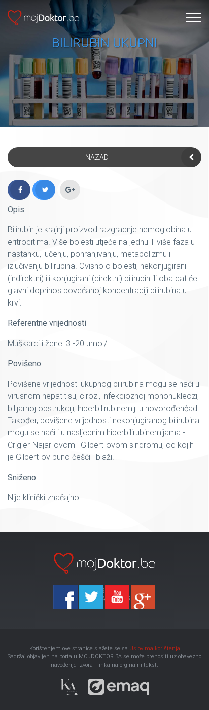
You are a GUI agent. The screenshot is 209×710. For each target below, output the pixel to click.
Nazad (97, 157)
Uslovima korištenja (154, 648)
